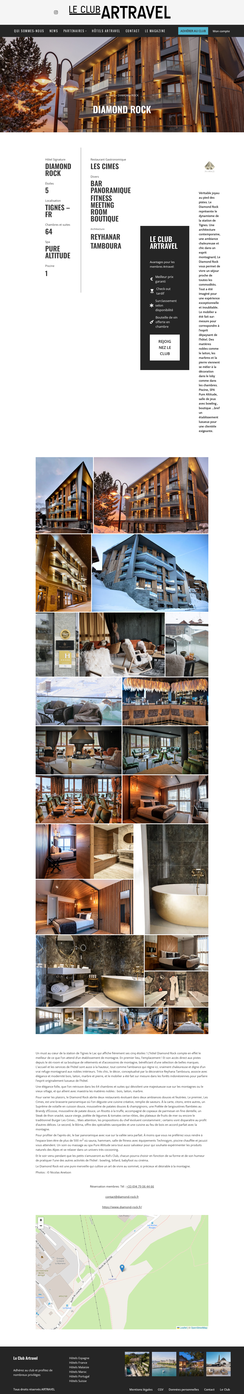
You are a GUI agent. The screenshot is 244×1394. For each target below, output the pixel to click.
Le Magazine (155, 31)
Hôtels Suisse (78, 1381)
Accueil (110, 95)
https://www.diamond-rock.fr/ (122, 1207)
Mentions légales (140, 1389)
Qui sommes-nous (29, 31)
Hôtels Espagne (79, 1358)
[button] (86, 31)
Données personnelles (184, 1389)
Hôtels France (78, 1362)
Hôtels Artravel (106, 31)
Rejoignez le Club (164, 347)
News (54, 31)
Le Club (225, 1389)
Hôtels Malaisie (79, 1367)
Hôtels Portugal (79, 1376)
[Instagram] (56, 12)
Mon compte (221, 31)
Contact (133, 31)
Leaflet (183, 1327)
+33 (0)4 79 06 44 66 (140, 1186)
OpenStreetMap (199, 1327)
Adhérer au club (193, 31)
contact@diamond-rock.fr (122, 1197)
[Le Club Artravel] (122, 12)
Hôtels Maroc (78, 1372)
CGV (160, 1389)
